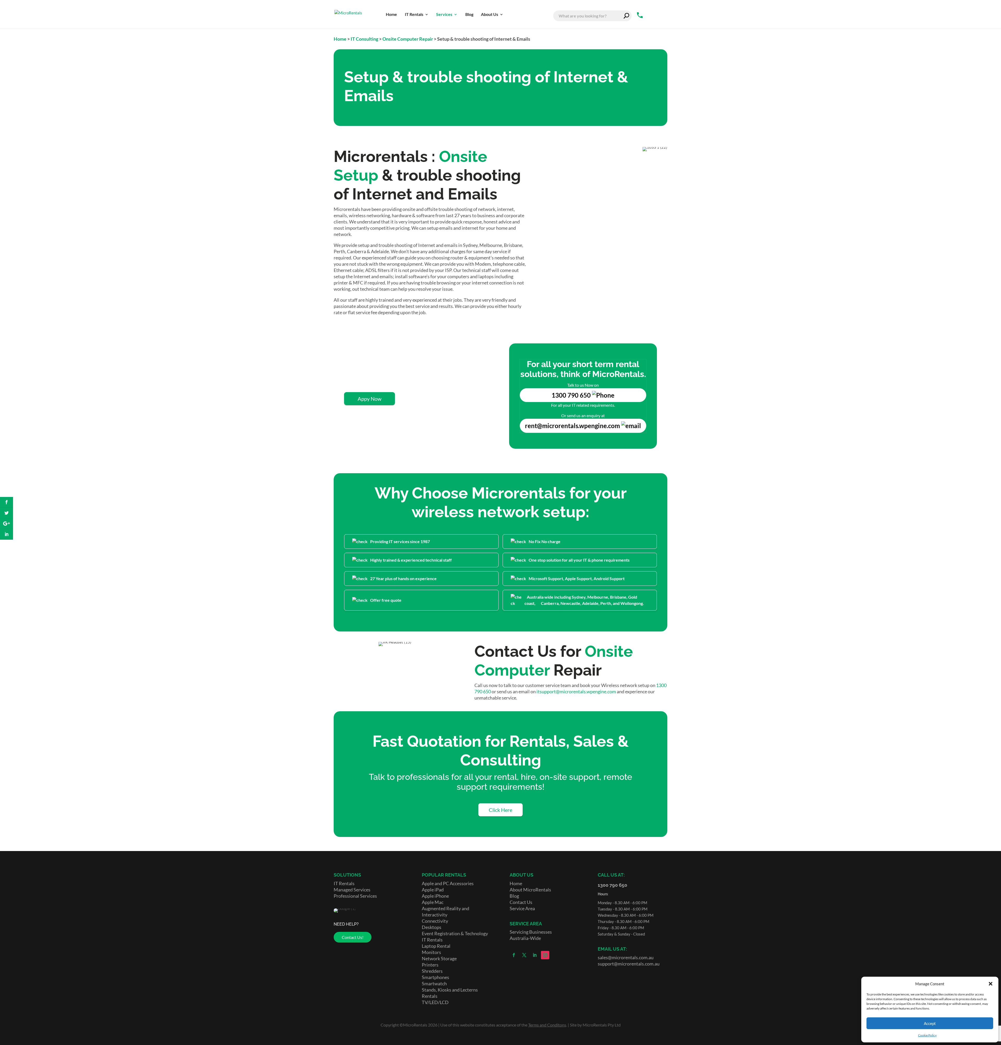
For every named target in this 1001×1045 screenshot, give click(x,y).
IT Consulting (364, 39)
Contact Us (521, 902)
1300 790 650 (572, 395)
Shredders (432, 971)
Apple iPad (433, 889)
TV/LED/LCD (435, 1002)
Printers (430, 965)
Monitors (431, 952)
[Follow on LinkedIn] (534, 955)
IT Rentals (344, 883)
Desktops (431, 927)
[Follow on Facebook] (514, 955)
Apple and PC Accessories (448, 883)
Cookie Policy (927, 1035)
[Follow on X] (524, 955)
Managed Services (352, 889)
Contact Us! (352, 937)
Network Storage (439, 958)
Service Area (522, 908)
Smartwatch (434, 983)
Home (340, 39)
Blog (514, 896)
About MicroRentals (530, 889)
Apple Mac (432, 902)
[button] (990, 983)
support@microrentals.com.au (629, 964)
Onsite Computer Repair (407, 39)
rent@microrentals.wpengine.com (572, 425)
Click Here (500, 810)
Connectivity (435, 921)
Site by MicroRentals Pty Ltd (595, 1024)
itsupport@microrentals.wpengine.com (576, 691)
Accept (930, 1023)
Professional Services (355, 896)
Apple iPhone (435, 896)
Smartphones (435, 977)
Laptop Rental (436, 946)
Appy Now (369, 399)
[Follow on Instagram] (545, 955)
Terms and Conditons (547, 1024)
